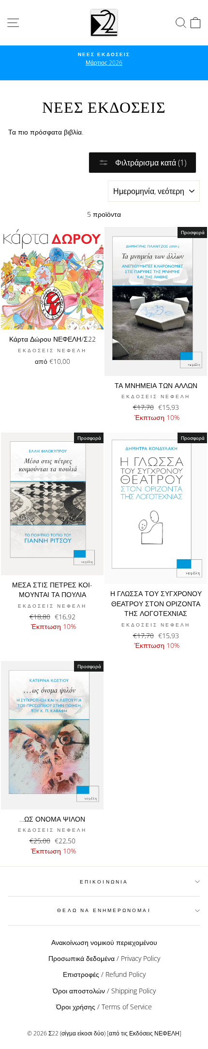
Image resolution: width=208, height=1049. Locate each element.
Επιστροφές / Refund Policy (104, 974)
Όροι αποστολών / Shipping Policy (104, 990)
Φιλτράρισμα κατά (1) (149, 162)
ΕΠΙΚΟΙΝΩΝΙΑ (104, 881)
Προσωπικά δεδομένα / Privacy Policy (104, 958)
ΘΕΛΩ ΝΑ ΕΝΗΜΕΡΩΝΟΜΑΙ (103, 910)
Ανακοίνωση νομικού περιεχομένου (104, 942)
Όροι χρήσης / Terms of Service (104, 1006)
